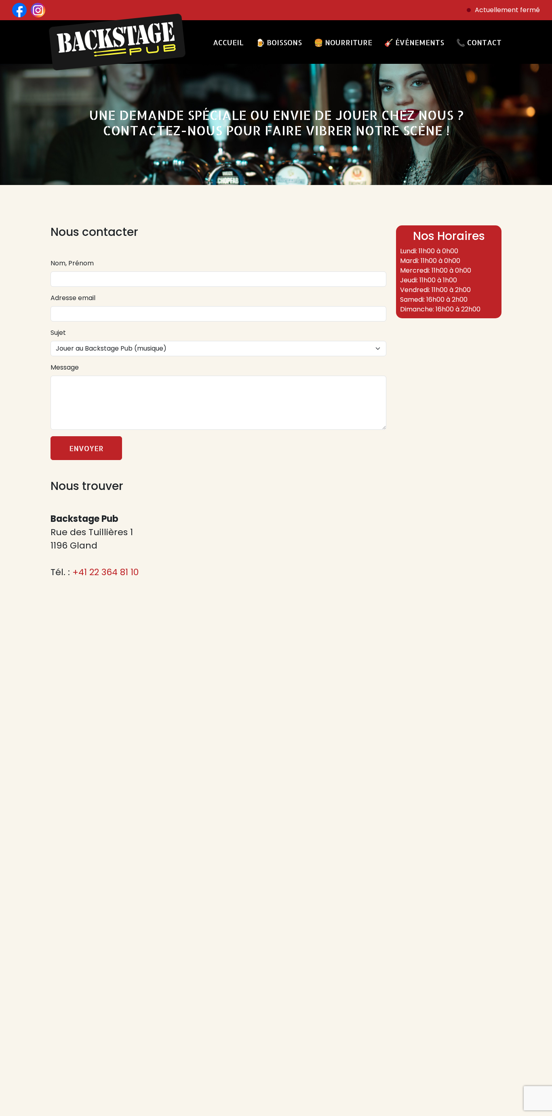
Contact (478, 42)
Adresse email (73, 298)
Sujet (58, 332)
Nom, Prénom (72, 263)
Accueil (228, 42)
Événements (414, 42)
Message (65, 367)
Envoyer (86, 448)
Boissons (279, 42)
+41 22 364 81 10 (105, 572)
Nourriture (343, 42)
